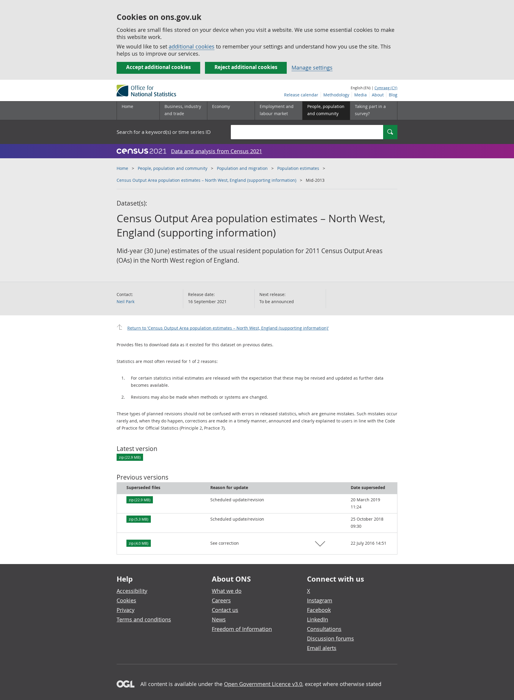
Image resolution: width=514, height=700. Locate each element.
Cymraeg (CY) (385, 87)
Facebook (319, 609)
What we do (227, 590)
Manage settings (312, 67)
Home (127, 106)
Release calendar (301, 95)
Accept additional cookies (158, 67)
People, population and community (172, 168)
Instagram (319, 600)
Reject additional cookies (245, 67)
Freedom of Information (242, 628)
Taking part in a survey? (370, 110)
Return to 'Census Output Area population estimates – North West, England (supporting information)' (228, 328)
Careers (221, 600)
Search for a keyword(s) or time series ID (164, 132)
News (219, 619)
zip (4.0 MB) (138, 543)
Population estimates (298, 168)
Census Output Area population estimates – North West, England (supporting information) (206, 180)
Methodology (336, 95)
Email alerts (321, 648)
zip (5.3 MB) (138, 519)
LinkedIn (317, 619)
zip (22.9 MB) (130, 457)
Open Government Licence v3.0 (263, 684)
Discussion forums (330, 638)
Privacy (125, 609)
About (378, 95)
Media (360, 95)
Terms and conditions (144, 619)
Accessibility (132, 590)
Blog (393, 95)
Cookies (126, 600)
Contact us (225, 609)
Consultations (324, 628)
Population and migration (242, 168)
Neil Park (125, 301)
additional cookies (191, 46)
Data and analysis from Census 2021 (216, 151)
